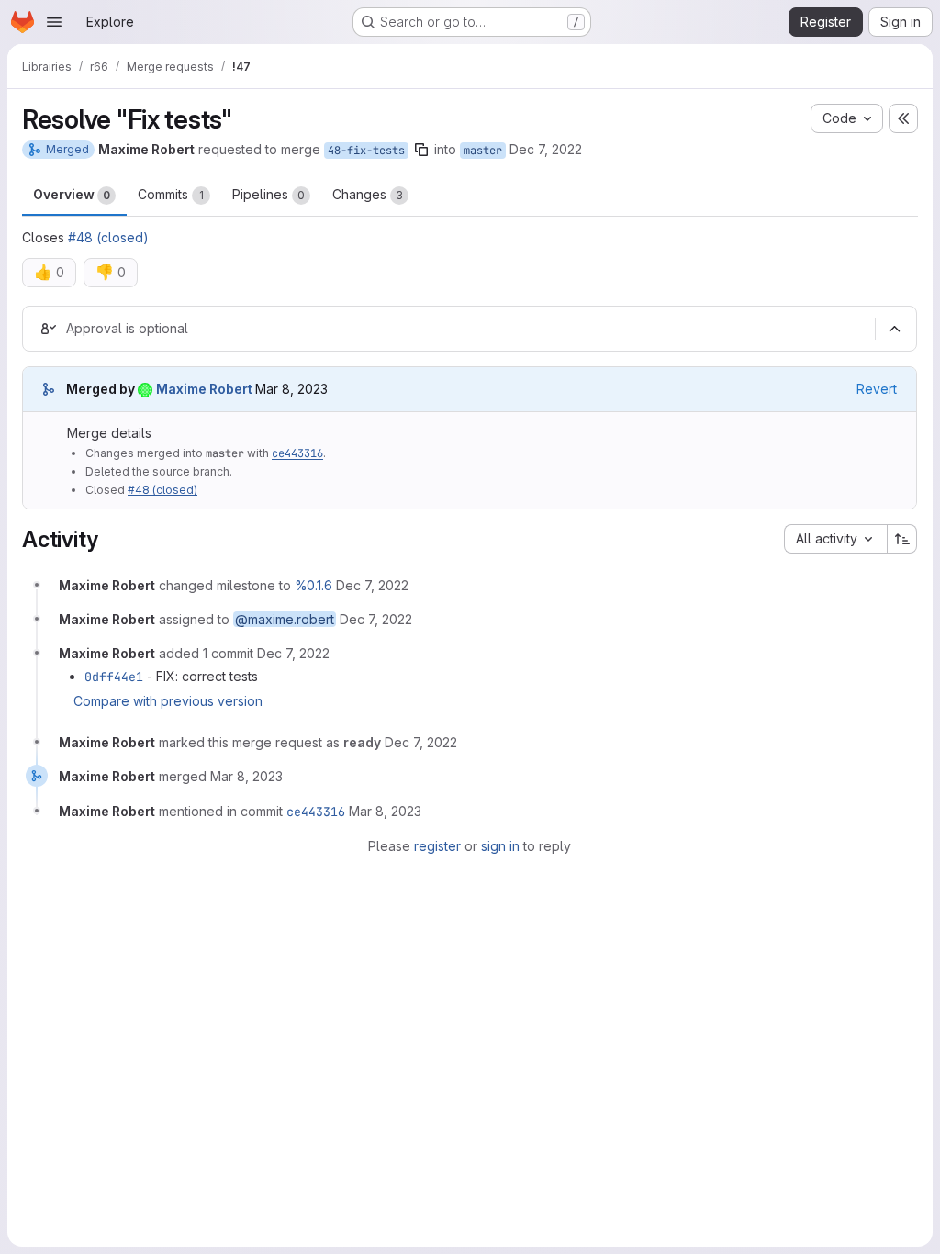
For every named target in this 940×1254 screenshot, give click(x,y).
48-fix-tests (366, 150)
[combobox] (835, 539)
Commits (171, 194)
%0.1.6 (313, 585)
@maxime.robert (284, 619)
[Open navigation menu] (54, 22)
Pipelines (268, 194)
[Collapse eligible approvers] (894, 330)
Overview (71, 194)
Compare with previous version (168, 701)
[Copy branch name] (421, 150)
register (437, 846)
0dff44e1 (113, 676)
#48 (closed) (108, 237)
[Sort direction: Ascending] (902, 539)
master (483, 150)
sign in (500, 846)
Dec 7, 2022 (545, 149)
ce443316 (297, 453)
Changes (367, 194)
